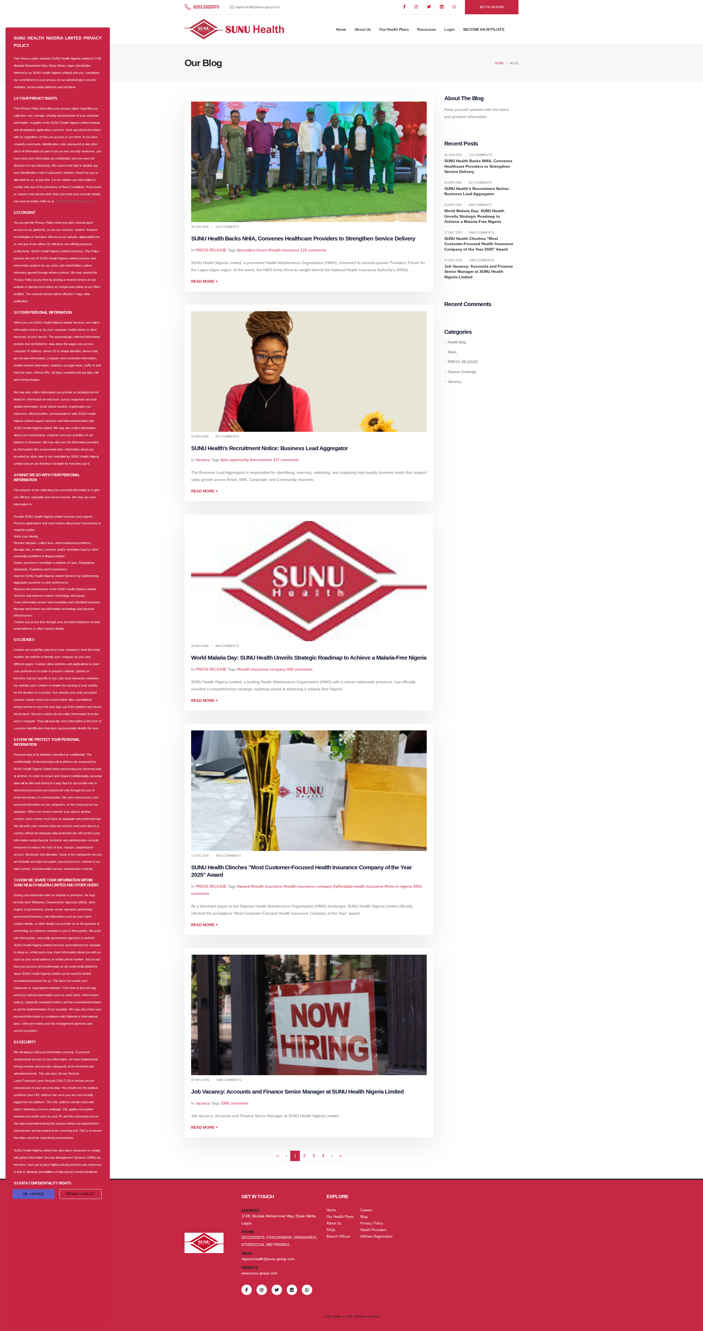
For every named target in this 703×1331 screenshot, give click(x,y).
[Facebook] (404, 7)
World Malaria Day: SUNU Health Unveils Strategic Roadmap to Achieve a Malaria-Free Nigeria (308, 657)
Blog (363, 1217)
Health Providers (373, 1230)
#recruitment (261, 460)
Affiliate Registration (376, 1236)
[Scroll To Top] (693, 1325)
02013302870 (206, 7)
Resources (426, 29)
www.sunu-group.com (259, 1273)
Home (341, 29)
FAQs (331, 1230)
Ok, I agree (33, 1194)
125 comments (313, 250)
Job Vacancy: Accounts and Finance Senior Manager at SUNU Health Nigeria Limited (297, 1091)
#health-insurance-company (261, 669)
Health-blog (457, 342)
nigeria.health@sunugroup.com (75, 201)
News (452, 352)
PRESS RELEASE (211, 250)
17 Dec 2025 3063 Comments (469, 232)
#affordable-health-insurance (358, 886)
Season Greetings (462, 372)
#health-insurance (283, 250)
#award (243, 886)
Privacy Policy (371, 1223)
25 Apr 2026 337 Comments (468, 182)
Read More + (204, 281)
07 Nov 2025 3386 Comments (469, 260)
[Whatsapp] (455, 7)
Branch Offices (338, 1236)
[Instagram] (416, 7)
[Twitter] (429, 7)
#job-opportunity (235, 460)
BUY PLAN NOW (492, 7)
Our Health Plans (394, 29)
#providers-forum (252, 250)
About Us (363, 29)
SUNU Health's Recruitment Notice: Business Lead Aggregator (269, 448)
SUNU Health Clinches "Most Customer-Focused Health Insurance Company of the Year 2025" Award (478, 243)
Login (449, 29)
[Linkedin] (442, 7)
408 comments (300, 669)
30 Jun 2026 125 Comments (468, 154)
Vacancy (203, 460)
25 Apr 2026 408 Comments (468, 204)
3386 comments (235, 1103)
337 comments (286, 460)
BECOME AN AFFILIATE (483, 29)
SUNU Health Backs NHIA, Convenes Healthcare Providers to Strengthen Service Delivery (303, 238)
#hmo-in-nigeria (398, 886)
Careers (366, 1210)
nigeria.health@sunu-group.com (257, 7)
